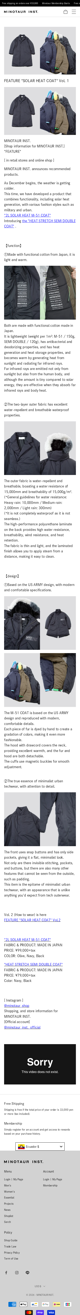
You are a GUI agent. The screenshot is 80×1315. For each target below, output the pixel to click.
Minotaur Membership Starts (56, 3)
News (7, 1210)
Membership (50, 1185)
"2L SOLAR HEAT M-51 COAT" (27, 215)
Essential (9, 1197)
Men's (7, 1185)
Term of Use (11, 1258)
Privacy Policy (12, 1252)
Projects (9, 1203)
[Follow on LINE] (27, 1273)
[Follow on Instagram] (17, 1273)
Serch (7, 1222)
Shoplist (8, 1216)
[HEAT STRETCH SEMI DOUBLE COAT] (40, 819)
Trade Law (10, 1246)
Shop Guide (10, 1240)
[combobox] (40, 1146)
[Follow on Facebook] (6, 1273)
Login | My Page (13, 1179)
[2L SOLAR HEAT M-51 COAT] (40, 622)
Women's (9, 1191)
